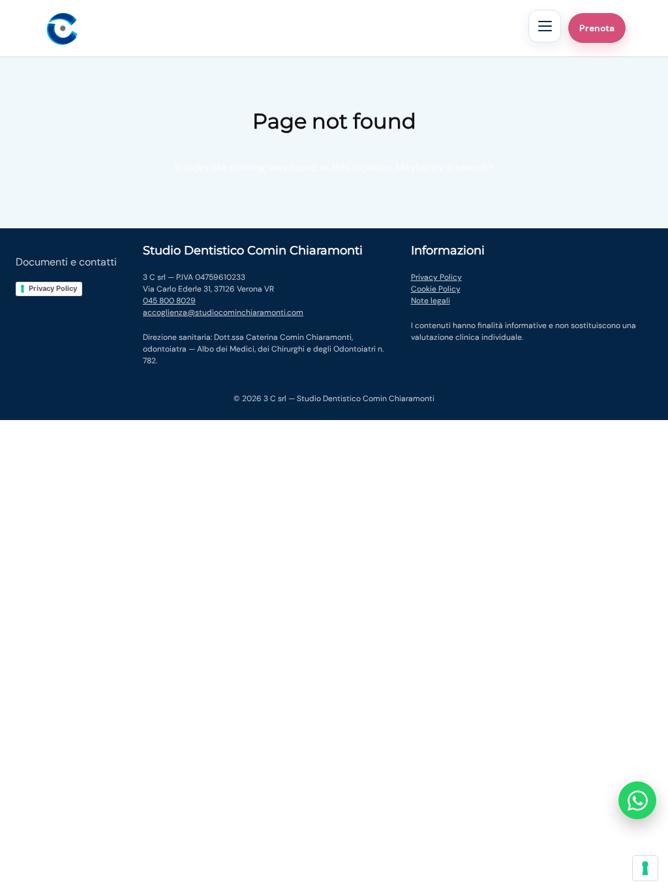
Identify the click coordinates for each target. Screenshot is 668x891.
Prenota (597, 28)
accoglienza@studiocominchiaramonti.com (223, 312)
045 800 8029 (169, 300)
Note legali (430, 300)
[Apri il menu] (544, 26)
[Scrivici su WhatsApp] (637, 800)
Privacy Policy (53, 288)
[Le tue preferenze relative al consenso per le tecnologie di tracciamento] (645, 868)
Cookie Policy (436, 289)
